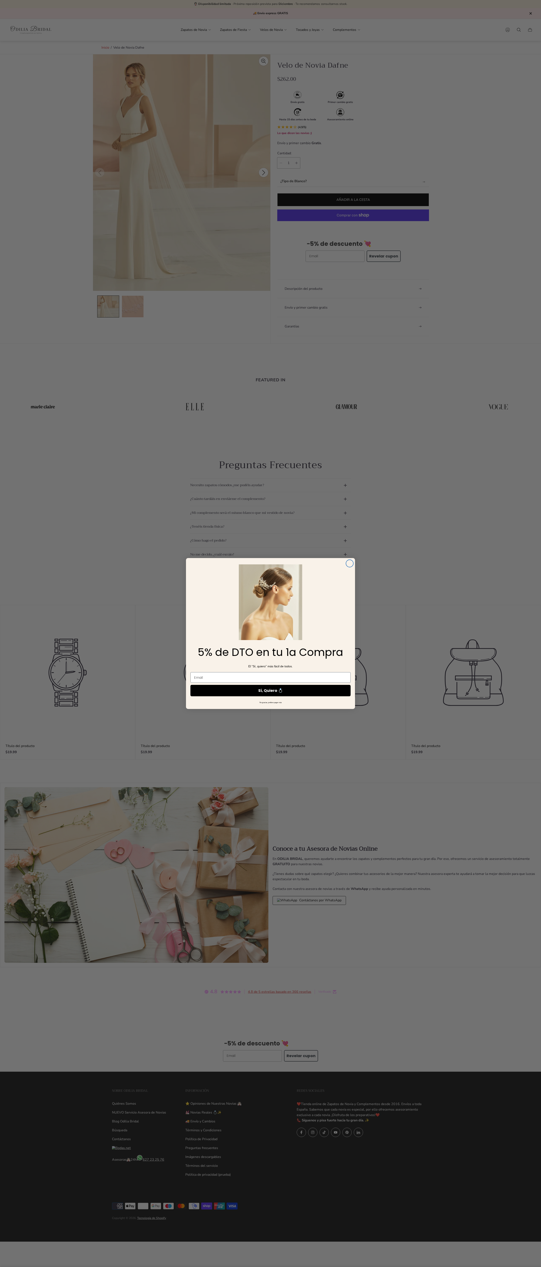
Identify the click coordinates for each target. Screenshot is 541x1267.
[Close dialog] (349, 563)
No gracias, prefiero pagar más (271, 702)
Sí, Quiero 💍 (270, 690)
